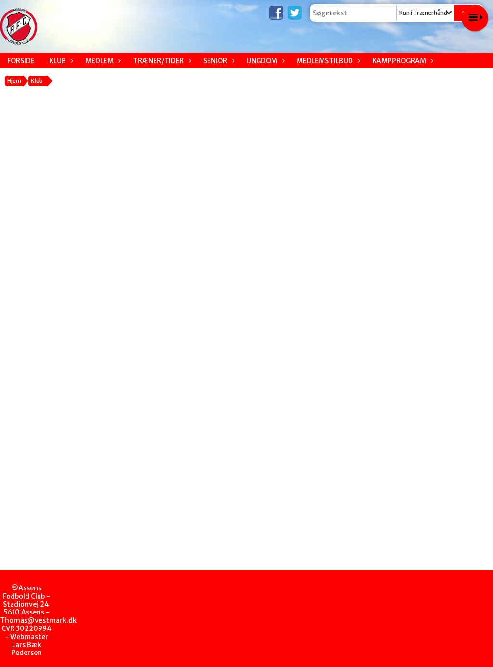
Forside (21, 60)
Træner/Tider (158, 60)
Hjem (14, 80)
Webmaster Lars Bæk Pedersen (29, 644)
